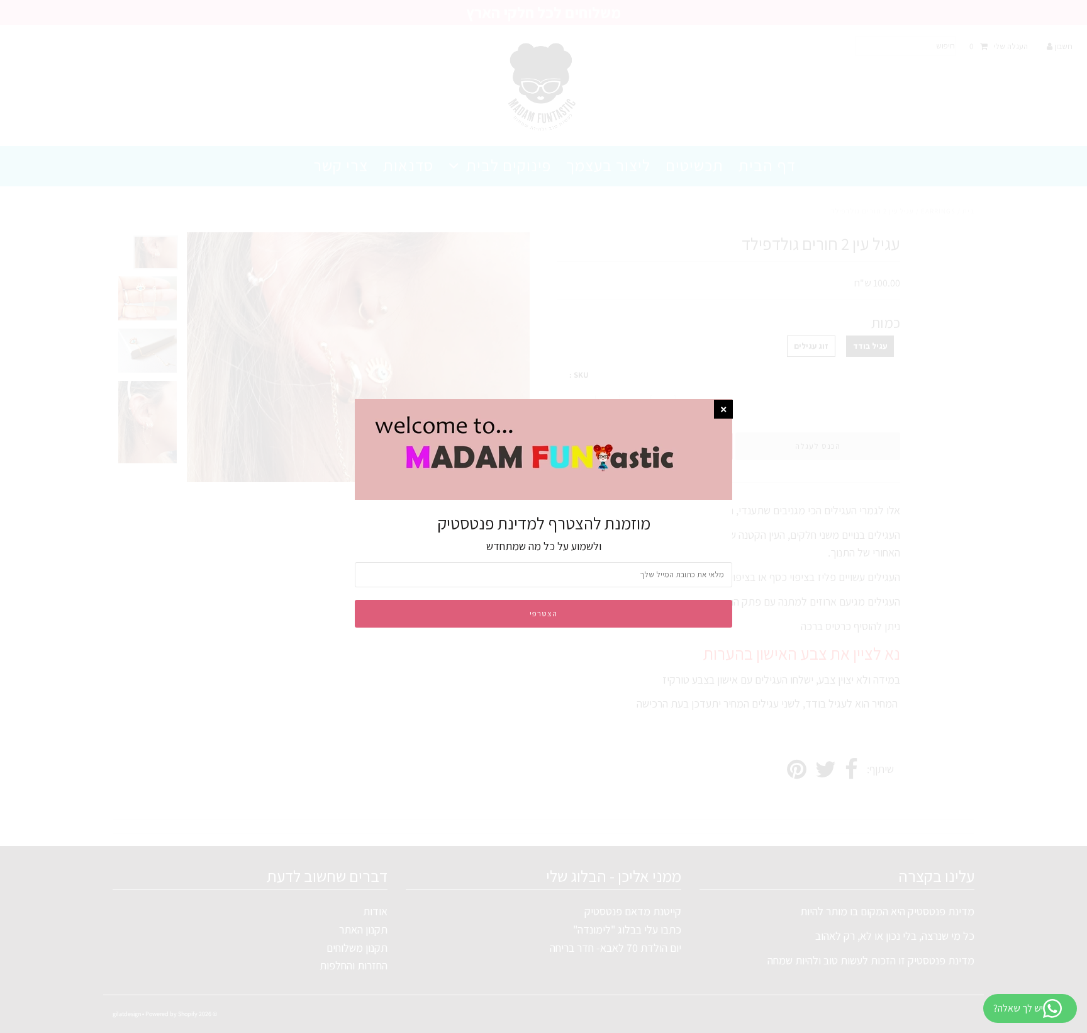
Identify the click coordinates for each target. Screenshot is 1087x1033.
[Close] (723, 409)
